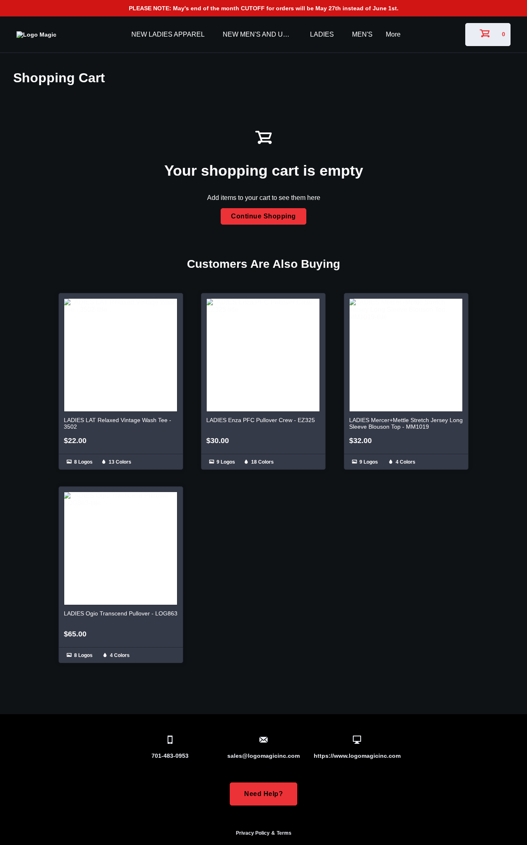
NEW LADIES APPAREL (168, 34)
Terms (284, 833)
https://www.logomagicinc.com (357, 755)
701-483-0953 (170, 755)
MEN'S (362, 34)
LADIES (322, 34)
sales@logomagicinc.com (263, 755)
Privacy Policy (253, 833)
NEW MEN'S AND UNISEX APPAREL (260, 34)
